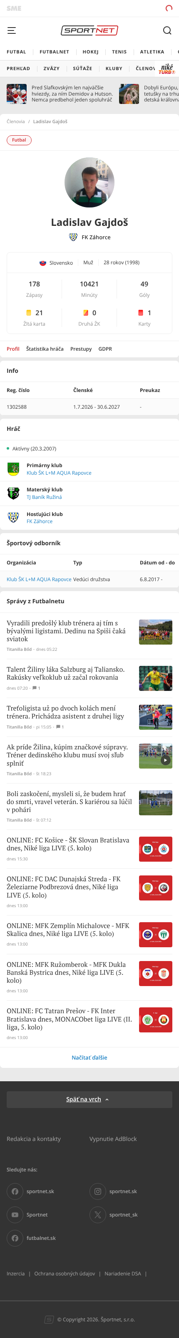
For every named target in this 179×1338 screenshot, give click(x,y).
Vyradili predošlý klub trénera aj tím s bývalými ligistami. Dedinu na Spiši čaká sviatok (66, 631)
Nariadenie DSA (122, 1273)
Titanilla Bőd (19, 649)
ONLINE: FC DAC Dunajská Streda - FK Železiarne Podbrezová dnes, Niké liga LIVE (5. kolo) (64, 887)
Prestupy (81, 348)
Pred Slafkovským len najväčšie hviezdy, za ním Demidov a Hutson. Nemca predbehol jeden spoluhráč (72, 94)
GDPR (105, 348)
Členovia (16, 122)
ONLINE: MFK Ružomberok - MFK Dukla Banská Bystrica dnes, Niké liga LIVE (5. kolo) (66, 973)
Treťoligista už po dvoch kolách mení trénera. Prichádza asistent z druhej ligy (65, 713)
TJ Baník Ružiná (44, 497)
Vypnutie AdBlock (113, 1139)
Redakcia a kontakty (34, 1139)
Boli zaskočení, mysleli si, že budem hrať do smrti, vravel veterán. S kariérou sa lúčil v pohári (69, 802)
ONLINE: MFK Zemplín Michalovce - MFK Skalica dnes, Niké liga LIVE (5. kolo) (68, 930)
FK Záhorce (96, 237)
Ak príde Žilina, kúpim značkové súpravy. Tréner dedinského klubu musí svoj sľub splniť (67, 755)
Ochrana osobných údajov (64, 1273)
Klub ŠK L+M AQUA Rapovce (59, 473)
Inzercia (16, 1273)
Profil (13, 348)
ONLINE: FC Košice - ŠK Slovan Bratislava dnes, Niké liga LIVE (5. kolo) (68, 844)
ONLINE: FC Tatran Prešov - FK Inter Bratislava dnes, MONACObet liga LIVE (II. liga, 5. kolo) (69, 1019)
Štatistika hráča (45, 348)
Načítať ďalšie (89, 1057)
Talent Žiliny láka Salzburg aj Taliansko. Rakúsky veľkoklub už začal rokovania (65, 674)
